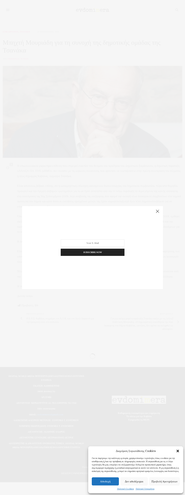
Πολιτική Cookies (125, 488)
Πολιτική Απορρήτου (145, 488)
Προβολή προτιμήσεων (164, 481)
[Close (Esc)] (157, 211)
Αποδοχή (105, 481)
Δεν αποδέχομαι (134, 481)
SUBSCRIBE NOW (92, 252)
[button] (178, 451)
